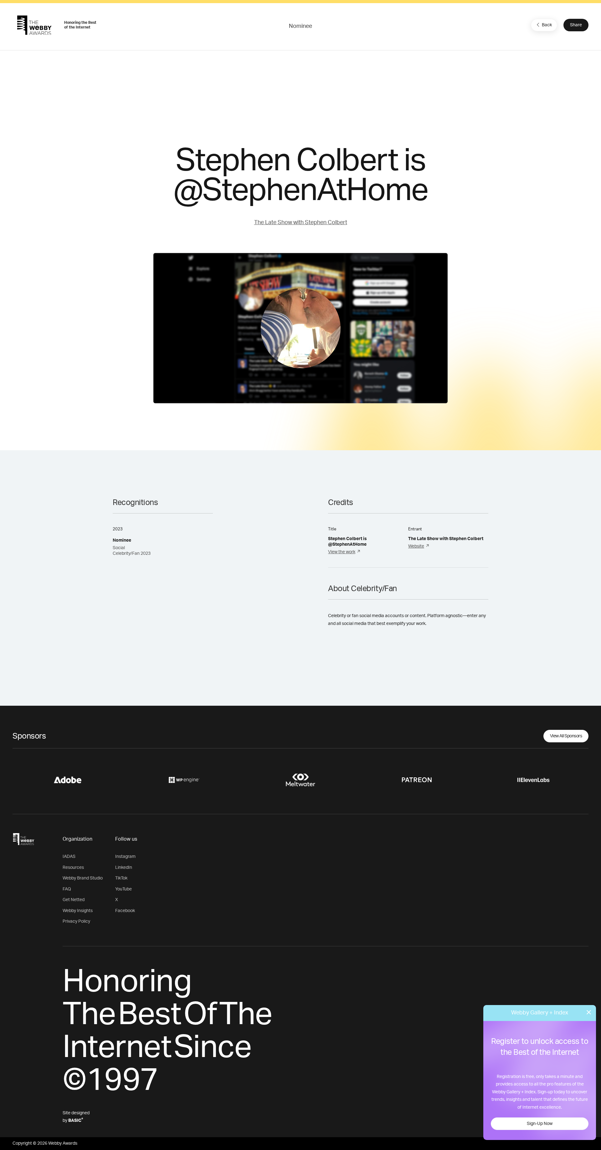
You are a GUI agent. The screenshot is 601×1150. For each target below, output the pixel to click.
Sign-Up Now (539, 1124)
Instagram (125, 856)
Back (547, 25)
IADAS (69, 856)
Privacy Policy (76, 921)
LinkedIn (123, 867)
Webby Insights (78, 911)
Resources (73, 867)
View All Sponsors (566, 736)
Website (416, 546)
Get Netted (74, 900)
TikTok (121, 878)
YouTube (123, 889)
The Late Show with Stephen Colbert (300, 222)
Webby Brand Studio (83, 878)
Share (576, 25)
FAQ (67, 889)
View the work (341, 552)
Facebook (125, 911)
